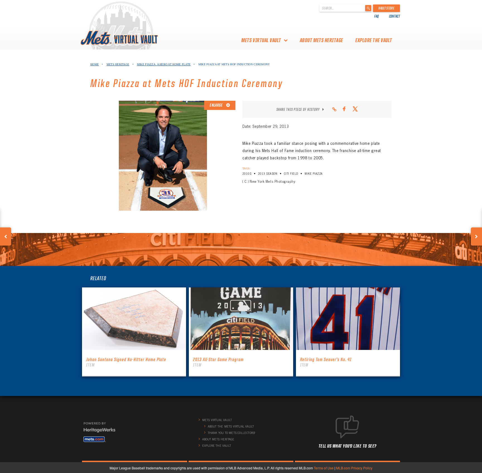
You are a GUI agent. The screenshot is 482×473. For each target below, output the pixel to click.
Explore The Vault (373, 40)
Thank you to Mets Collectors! (232, 433)
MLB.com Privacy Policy (354, 467)
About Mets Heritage (321, 40)
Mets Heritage (118, 64)
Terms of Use (324, 467)
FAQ (376, 16)
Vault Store (386, 8)
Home (94, 64)
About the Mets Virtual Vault (231, 426)
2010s (246, 174)
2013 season (267, 174)
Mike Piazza (313, 174)
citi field (291, 174)
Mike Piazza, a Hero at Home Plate (164, 64)
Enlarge (216, 105)
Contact (394, 16)
